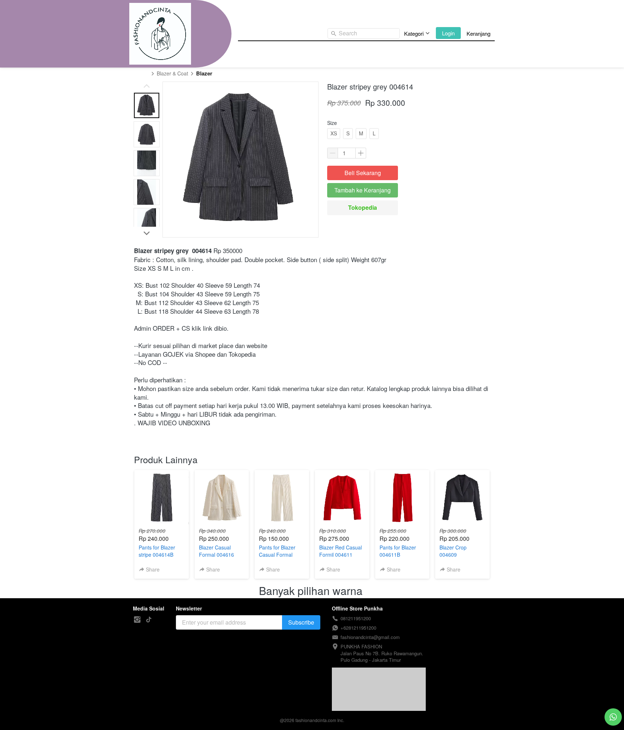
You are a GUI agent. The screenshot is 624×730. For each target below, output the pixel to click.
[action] (613, 717)
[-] (137, 619)
